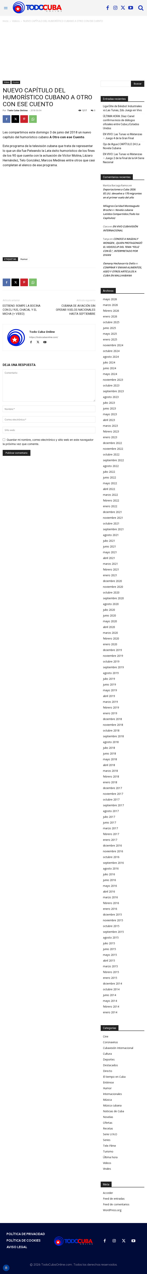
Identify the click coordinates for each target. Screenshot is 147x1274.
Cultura (107, 1053)
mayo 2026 (110, 299)
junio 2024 (109, 368)
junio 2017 (109, 822)
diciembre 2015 (112, 914)
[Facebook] (107, 8)
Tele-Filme (109, 1145)
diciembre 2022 (112, 443)
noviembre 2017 (113, 794)
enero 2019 (110, 713)
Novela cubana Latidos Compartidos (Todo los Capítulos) (121, 214)
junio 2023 (109, 408)
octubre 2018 (111, 730)
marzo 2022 (110, 494)
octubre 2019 (111, 661)
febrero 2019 (111, 707)
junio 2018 (109, 753)
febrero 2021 (111, 569)
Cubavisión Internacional (118, 1048)
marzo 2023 (110, 425)
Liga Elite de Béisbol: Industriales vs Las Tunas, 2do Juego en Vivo (122, 108)
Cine (105, 1036)
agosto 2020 (111, 604)
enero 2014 (110, 1012)
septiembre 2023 (113, 391)
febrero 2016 (111, 903)
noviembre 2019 (113, 656)
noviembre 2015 (113, 920)
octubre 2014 (111, 989)
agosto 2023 (111, 397)
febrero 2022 (111, 500)
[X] (123, 8)
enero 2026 (110, 316)
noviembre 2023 (113, 379)
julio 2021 (109, 540)
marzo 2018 (110, 771)
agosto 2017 (111, 811)
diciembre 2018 (112, 719)
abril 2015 (109, 960)
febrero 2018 (111, 776)
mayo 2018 (110, 759)
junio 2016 (109, 880)
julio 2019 (109, 679)
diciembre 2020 (112, 581)
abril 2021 (109, 558)
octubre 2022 (111, 454)
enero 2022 (110, 506)
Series (106, 1140)
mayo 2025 (110, 333)
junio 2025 (109, 328)
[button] (140, 7)
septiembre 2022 (113, 460)
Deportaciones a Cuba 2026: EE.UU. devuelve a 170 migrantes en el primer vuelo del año (122, 193)
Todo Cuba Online (17, 110)
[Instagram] (115, 8)
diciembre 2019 (112, 650)
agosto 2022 (111, 466)
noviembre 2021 (113, 517)
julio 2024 (109, 362)
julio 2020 (109, 610)
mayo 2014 (110, 1001)
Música (107, 1099)
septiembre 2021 (113, 529)
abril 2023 (109, 420)
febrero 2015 (111, 972)
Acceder (108, 1193)
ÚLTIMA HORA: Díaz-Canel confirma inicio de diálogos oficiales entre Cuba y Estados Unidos (121, 122)
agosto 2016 (111, 868)
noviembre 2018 (113, 725)
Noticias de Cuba (113, 1111)
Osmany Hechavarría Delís (119, 263)
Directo (107, 1071)
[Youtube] (130, 8)
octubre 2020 (111, 592)
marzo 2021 (110, 563)
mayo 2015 (110, 955)
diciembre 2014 (112, 983)
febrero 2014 (111, 1006)
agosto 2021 (111, 535)
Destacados (110, 1065)
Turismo (108, 1151)
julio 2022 (109, 471)
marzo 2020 (110, 633)
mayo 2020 (110, 621)
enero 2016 (110, 909)
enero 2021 (110, 575)
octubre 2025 (111, 322)
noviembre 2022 (113, 448)
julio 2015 (109, 943)
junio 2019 (109, 684)
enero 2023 (110, 437)
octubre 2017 (111, 799)
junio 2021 (109, 546)
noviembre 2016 (113, 851)
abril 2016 (109, 891)
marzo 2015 (110, 966)
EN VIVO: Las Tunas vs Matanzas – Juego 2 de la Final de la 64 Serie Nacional (123, 158)
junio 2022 (109, 477)
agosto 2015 (111, 937)
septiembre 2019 (113, 667)
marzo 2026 (110, 305)
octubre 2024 (111, 351)
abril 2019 (109, 696)
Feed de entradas (114, 1198)
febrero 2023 (111, 431)
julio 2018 (109, 748)
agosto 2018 (111, 742)
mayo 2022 (110, 483)
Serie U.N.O (110, 1134)
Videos (16, 21)
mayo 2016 (110, 886)
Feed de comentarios (116, 1204)
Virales (107, 1168)
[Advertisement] (73, 52)
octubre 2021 (111, 523)
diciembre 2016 (112, 845)
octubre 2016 (111, 857)
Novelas (108, 1117)
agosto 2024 (111, 356)
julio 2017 (109, 817)
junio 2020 (109, 615)
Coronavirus (110, 1042)
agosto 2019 (111, 673)
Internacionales (112, 1094)
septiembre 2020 (113, 598)
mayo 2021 (110, 552)
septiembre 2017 (113, 805)
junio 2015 (109, 949)
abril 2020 (109, 627)
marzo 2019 (110, 702)
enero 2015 (110, 978)
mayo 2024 (110, 374)
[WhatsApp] (33, 119)
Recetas (108, 1128)
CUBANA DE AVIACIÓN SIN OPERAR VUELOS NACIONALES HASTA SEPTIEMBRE (75, 310)
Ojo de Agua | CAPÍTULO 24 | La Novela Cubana (121, 146)
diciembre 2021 (112, 512)
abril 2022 (109, 489)
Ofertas (107, 1122)
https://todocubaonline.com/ (43, 337)
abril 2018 (109, 765)
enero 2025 (110, 339)
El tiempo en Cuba (114, 1076)
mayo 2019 (110, 690)
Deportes (109, 1059)
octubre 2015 (111, 926)
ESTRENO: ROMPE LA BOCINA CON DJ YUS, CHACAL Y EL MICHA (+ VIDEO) (21, 310)
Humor (16, 82)
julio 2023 (109, 402)
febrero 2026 (111, 310)
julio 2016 (109, 874)
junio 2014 (109, 995)
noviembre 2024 (113, 345)
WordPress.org (112, 1210)
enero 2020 (110, 644)
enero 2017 (110, 840)
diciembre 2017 (112, 788)
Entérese (108, 1082)
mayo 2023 (110, 414)
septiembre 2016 (113, 863)
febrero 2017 (111, 834)
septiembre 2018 (113, 736)
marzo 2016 (110, 897)
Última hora (110, 1157)
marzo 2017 (110, 828)
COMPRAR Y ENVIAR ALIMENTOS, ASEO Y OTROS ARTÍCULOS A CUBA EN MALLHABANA (122, 271)
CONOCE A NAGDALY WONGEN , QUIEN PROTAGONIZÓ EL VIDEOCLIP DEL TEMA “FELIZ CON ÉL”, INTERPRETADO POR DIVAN (122, 247)
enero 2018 (110, 782)
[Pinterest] (24, 119)
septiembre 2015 (113, 932)
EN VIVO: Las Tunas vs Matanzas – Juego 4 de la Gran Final (122, 136)
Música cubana (112, 1105)
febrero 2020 (111, 638)
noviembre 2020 (113, 587)
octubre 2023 (111, 385)
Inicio (5, 21)
